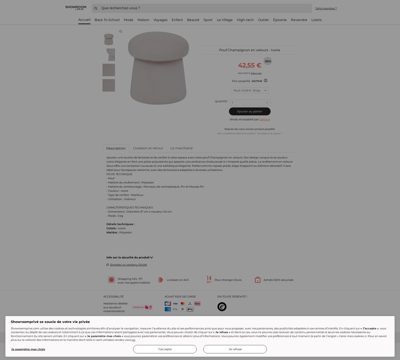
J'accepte (165, 349)
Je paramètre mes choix (28, 349)
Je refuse (235, 349)
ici (133, 339)
